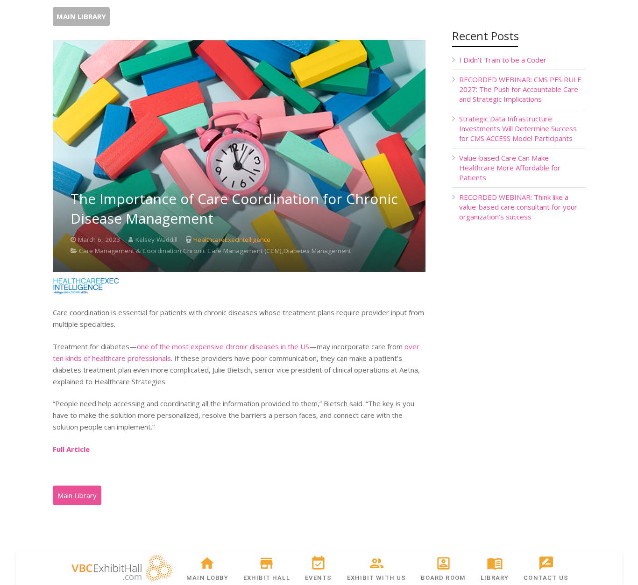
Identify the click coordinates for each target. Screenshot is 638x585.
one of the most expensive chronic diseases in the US (223, 346)
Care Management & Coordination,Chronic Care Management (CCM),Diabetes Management (215, 251)
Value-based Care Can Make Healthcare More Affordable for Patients (509, 167)
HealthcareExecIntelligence (231, 239)
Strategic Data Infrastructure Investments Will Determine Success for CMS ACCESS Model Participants (518, 128)
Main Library (81, 16)
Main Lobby (207, 577)
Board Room (443, 577)
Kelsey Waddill (156, 239)
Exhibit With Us (376, 577)
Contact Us (546, 577)
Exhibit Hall (266, 577)
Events (318, 577)
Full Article (71, 449)
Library (495, 577)
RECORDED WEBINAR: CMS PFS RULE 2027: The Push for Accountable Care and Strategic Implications (520, 89)
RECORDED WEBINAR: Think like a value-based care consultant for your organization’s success (518, 206)
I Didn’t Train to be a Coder (502, 59)
